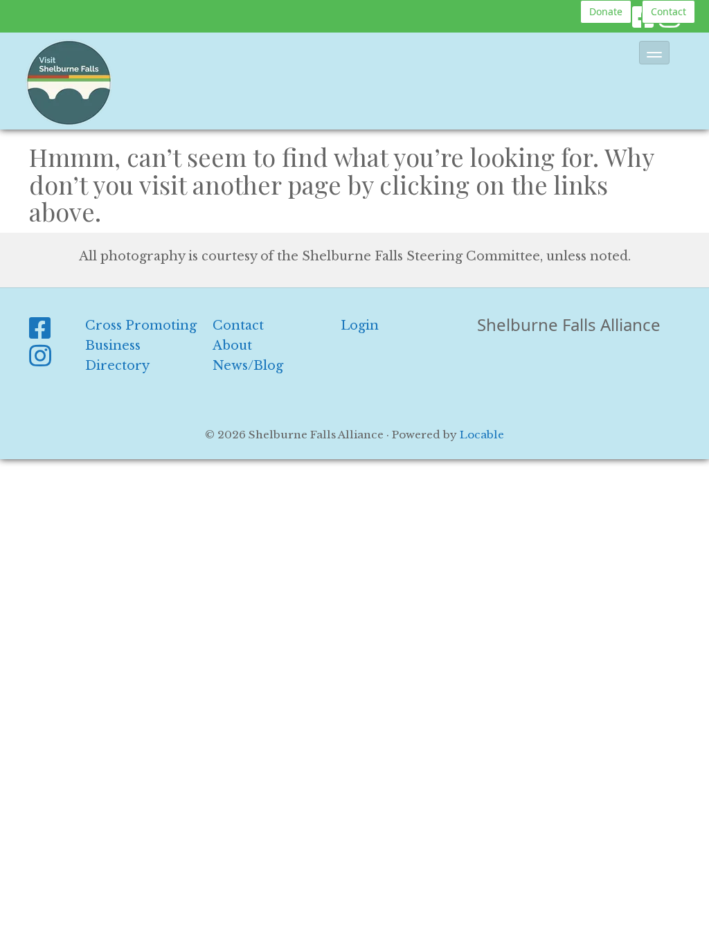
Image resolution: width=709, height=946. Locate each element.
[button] (654, 52)
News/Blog (248, 365)
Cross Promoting (141, 325)
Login (360, 325)
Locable (482, 434)
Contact (668, 11)
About (232, 345)
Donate (605, 11)
